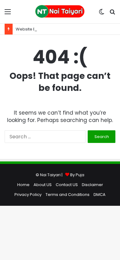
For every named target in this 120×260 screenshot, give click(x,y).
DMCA (100, 194)
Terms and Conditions (68, 194)
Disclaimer (92, 185)
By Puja (77, 175)
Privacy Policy (28, 194)
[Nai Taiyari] (60, 11)
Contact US (67, 185)
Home (23, 185)
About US (43, 185)
